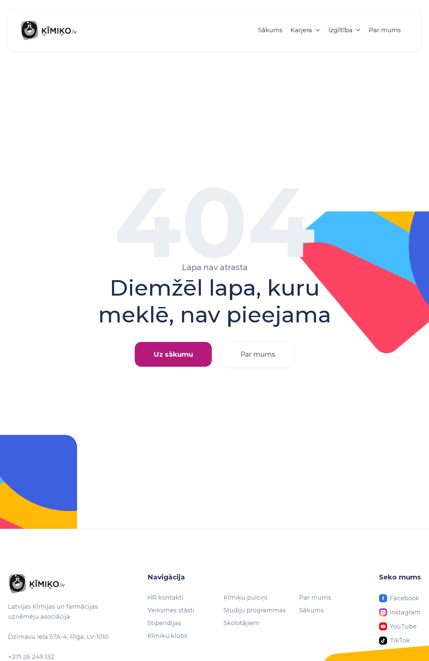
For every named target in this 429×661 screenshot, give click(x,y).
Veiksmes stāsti (170, 610)
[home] (55, 30)
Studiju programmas (255, 610)
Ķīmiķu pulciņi (245, 597)
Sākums (270, 30)
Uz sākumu (173, 354)
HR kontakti (165, 597)
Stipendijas (164, 623)
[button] (305, 30)
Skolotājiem (241, 623)
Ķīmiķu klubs (167, 635)
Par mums (385, 30)
